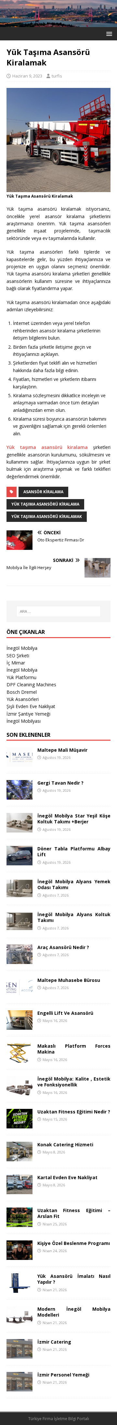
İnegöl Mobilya (21, 648)
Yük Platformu (21, 677)
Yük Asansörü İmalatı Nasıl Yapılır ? (73, 1279)
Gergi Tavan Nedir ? (60, 783)
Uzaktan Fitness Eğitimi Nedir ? (73, 1112)
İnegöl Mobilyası (23, 721)
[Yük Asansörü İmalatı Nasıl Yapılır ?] (19, 1289)
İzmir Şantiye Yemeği (28, 714)
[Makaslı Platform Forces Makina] (19, 1059)
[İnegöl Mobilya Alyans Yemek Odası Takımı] (19, 894)
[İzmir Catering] (19, 1355)
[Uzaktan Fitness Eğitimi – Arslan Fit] (19, 1223)
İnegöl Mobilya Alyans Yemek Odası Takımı (73, 884)
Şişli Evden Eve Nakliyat (30, 706)
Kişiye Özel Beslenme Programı (73, 1243)
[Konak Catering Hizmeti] (19, 1157)
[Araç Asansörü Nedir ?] (19, 960)
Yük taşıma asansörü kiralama (49, 447)
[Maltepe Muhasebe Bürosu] (19, 993)
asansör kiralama (43, 492)
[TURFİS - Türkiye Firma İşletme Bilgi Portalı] (58, 23)
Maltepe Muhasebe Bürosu (68, 980)
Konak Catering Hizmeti (65, 1144)
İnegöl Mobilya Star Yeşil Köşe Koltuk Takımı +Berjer (73, 819)
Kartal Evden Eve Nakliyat (67, 1177)
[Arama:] (58, 611)
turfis (57, 76)
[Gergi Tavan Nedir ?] (19, 796)
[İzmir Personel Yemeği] (19, 1388)
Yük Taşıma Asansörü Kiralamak (46, 516)
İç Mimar (15, 663)
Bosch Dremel (21, 692)
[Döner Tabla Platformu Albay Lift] (19, 862)
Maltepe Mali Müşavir (62, 750)
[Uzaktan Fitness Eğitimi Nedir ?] (19, 1125)
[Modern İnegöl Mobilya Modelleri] (19, 1322)
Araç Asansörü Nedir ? (63, 947)
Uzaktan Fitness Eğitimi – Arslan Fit (73, 1213)
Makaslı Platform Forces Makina (73, 1049)
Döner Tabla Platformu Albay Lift (73, 851)
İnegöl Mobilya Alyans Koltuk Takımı (73, 917)
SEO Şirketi (17, 655)
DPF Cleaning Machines (31, 684)
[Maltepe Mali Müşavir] (19, 763)
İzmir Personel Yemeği (63, 1375)
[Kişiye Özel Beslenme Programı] (19, 1256)
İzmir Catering (54, 1342)
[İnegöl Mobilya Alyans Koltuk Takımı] (19, 927)
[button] (108, 33)
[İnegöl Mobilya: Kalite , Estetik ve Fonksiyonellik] (19, 1092)
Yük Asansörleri (22, 699)
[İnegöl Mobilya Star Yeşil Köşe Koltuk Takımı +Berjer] (19, 829)
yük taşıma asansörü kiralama (45, 504)
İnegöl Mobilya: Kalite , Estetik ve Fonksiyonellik (73, 1082)
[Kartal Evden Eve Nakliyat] (19, 1190)
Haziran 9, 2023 (27, 76)
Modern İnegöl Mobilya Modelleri (73, 1312)
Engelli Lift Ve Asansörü (65, 1013)
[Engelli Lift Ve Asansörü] (19, 1026)
